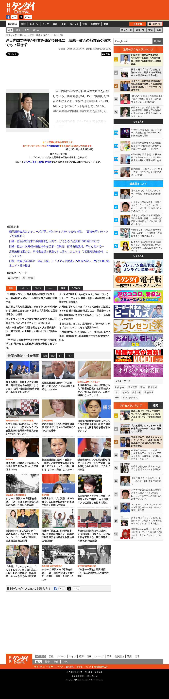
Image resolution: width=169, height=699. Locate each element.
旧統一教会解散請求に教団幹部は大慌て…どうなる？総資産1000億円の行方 (54, 241)
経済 (55, 24)
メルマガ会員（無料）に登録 (37, 162)
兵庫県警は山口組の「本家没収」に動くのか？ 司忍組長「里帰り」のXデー (58, 386)
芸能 (23, 24)
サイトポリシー (41, 667)
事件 (61, 356)
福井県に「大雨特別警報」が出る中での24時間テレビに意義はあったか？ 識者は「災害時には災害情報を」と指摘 (31, 310)
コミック (74, 24)
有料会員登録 (53, 146)
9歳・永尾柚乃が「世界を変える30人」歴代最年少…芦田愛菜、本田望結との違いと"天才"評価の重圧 (31, 331)
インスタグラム (130, 397)
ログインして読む (58, 154)
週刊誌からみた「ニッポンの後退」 (20, 421)
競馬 (85, 24)
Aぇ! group (120, 387)
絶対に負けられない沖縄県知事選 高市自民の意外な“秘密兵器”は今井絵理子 (58, 427)
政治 (45, 356)
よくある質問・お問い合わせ (84, 676)
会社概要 (88, 672)
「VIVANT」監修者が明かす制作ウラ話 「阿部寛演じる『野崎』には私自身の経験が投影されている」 (31, 343)
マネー (51, 288)
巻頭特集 (9, 459)
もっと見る (138, 121)
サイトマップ (57, 667)
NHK (117, 397)
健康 (63, 24)
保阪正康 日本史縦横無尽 (16, 495)
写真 (129, 656)
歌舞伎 (125, 392)
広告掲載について (74, 672)
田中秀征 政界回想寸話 (87, 566)
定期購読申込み (101, 667)
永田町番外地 (47, 421)
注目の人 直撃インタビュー (89, 382)
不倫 (142, 387)
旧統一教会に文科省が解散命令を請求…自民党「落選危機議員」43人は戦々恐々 (56, 246)
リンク (88, 667)
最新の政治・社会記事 (23, 355)
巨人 (117, 392)
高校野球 (148, 392)
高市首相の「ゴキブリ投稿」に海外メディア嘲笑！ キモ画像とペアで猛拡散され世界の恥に (94, 499)
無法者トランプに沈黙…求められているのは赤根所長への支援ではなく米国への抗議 (58, 501)
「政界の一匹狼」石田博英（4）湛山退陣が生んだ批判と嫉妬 (93, 573)
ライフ (45, 24)
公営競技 (95, 24)
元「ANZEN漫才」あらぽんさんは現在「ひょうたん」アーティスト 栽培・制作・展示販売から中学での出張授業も (85, 298)
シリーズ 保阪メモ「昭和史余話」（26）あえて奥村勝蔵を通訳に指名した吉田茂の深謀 (22, 501)
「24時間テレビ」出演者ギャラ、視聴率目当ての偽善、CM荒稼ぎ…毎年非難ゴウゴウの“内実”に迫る (84, 336)
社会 (53, 356)
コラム (69, 356)
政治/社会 (12, 24)
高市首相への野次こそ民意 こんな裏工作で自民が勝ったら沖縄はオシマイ (22, 466)
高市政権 (152, 387)
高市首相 (136, 392)
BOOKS (76, 288)
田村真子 (132, 387)
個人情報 (70, 667)
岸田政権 (13, 278)
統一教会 (28, 278)
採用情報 (98, 672)
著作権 (79, 667)
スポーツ (34, 24)
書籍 (106, 24)
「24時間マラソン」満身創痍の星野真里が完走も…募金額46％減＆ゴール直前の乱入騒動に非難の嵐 (31, 298)
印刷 (108, 54)
